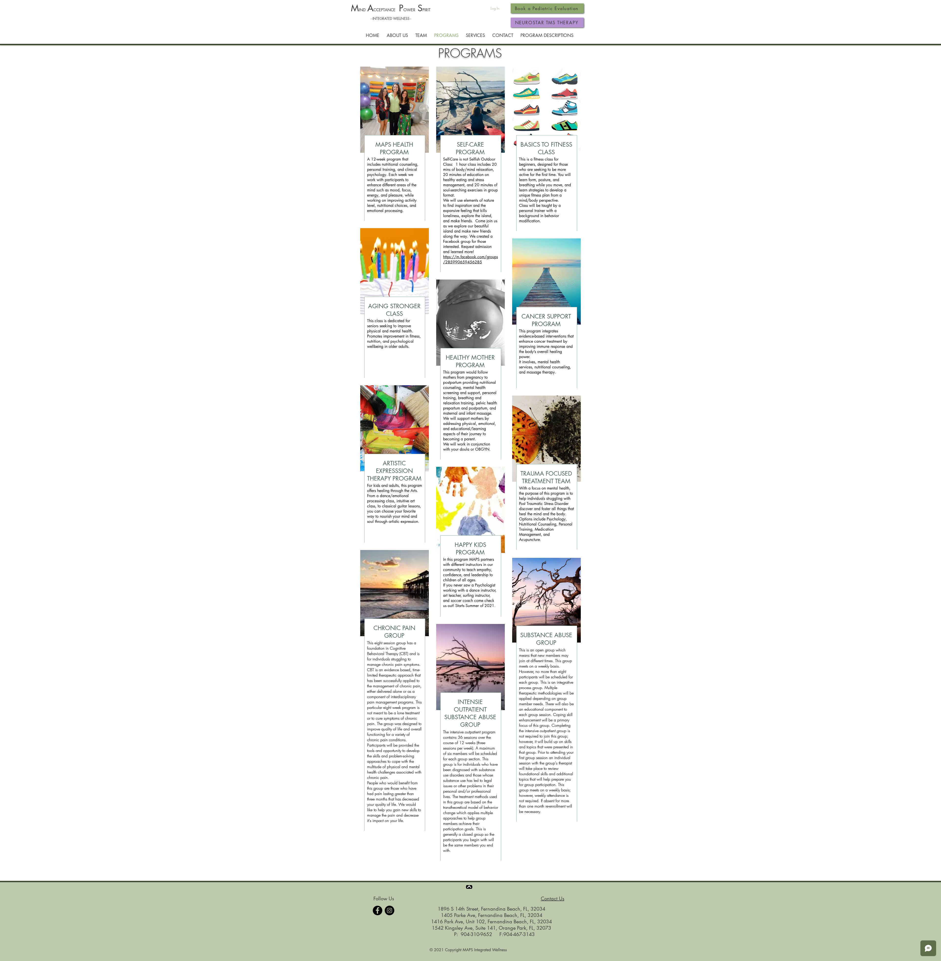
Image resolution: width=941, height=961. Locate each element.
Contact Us (552, 898)
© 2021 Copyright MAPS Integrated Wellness (468, 949)
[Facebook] (377, 910)
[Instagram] (389, 910)
